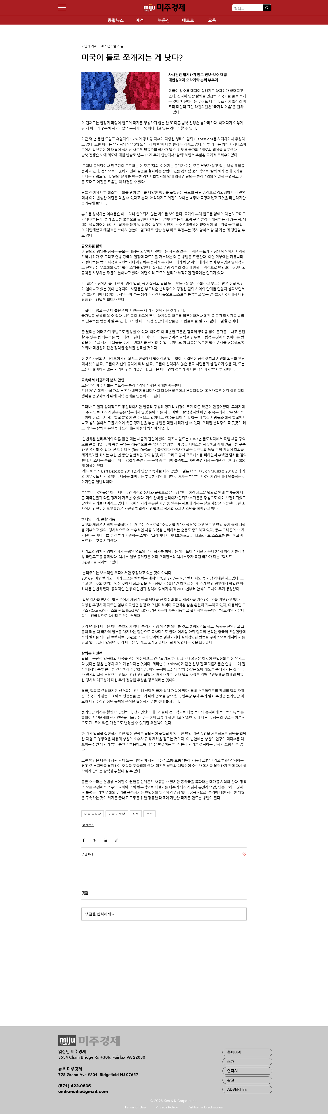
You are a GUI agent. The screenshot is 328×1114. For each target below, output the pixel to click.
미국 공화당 (92, 814)
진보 (136, 814)
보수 (149, 814)
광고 (230, 1080)
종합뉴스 (88, 825)
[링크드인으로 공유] (105, 840)
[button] (62, 7)
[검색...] (266, 7)
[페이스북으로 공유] (83, 840)
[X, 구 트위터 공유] (94, 840)
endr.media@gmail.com (83, 1091)
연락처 (232, 1070)
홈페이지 (234, 1052)
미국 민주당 (116, 814)
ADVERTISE (237, 1089)
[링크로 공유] (116, 840)
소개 (230, 1061)
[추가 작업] (244, 46)
